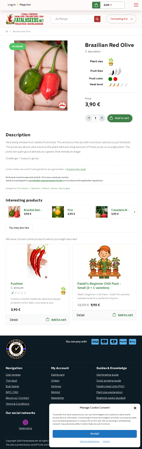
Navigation (136, 5)
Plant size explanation (109, 392)
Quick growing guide (108, 380)
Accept (94, 433)
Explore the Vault (76, 169)
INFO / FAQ (12, 392)
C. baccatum (35, 188)
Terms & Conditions (17, 404)
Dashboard (57, 375)
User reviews (13, 375)
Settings (56, 386)
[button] (135, 408)
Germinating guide (107, 375)
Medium (46, 188)
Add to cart (122, 118)
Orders (55, 380)
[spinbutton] (95, 118)
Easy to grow (64, 188)
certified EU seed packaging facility (46, 181)
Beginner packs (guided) (111, 398)
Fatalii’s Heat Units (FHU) (110, 386)
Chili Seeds (22, 188)
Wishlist (55, 392)
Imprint (106, 441)
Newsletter (57, 398)
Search (97, 19)
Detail (14, 320)
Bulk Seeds (12, 386)
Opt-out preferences (89, 441)
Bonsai (54, 188)
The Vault (11, 380)
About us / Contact (17, 398)
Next (134, 212)
